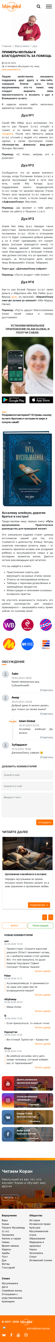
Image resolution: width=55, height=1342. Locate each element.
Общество (35, 1215)
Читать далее (43, 971)
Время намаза (10, 1245)
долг (14, 296)
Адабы (6, 1252)
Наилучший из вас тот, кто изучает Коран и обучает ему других (24, 1183)
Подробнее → (39, 905)
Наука (33, 1249)
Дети (5, 1286)
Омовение (8, 1234)
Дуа (4, 1260)
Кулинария (8, 1301)
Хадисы (6, 1249)
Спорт (33, 1256)
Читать (9, 1197)
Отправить (44, 822)
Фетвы (6, 1263)
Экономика (36, 1252)
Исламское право (40, 1223)
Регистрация (40, 925)
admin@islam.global (38, 1328)
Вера (5, 1220)
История (34, 1220)
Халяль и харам (11, 1238)
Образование (37, 1238)
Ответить (46, 690)
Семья (6, 1278)
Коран (5, 1223)
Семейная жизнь (12, 1290)
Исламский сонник (40, 1260)
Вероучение (9, 1215)
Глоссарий (8, 1267)
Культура (34, 1227)
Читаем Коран (17, 1171)
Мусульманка (10, 1283)
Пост (5, 1256)
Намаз (5, 1242)
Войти (14, 925)
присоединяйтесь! (11, 69)
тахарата (7, 133)
